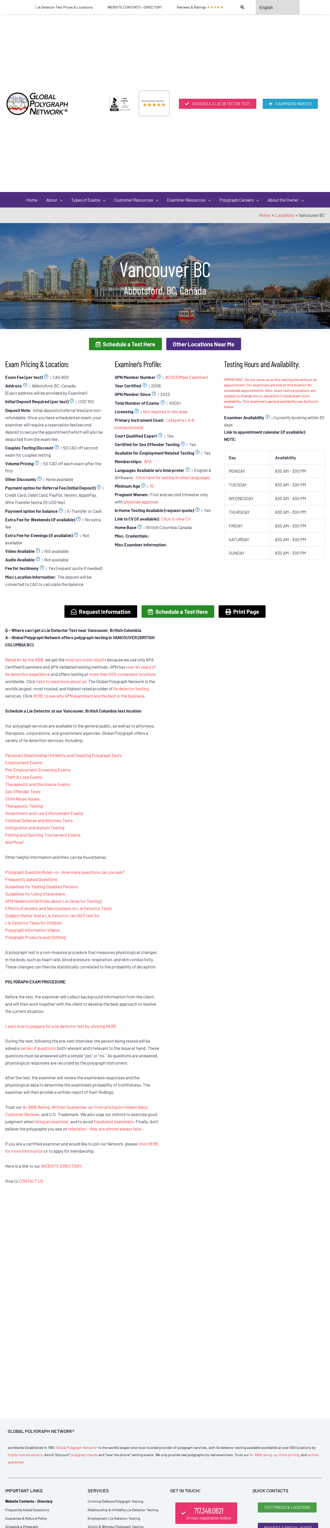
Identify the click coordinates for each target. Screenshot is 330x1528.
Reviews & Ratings (200, 7)
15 (152, 485)
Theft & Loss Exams (23, 777)
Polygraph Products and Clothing (35, 937)
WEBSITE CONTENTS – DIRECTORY (135, 7)
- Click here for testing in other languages (172, 477)
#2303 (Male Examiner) (186, 377)
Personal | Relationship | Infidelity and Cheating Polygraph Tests (63, 755)
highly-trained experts (25, 1455)
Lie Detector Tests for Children (33, 922)
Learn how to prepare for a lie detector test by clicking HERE (60, 1026)
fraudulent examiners (114, 1121)
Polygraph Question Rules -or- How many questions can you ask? (65, 872)
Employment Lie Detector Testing (114, 1518)
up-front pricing (286, 1455)
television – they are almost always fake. (105, 1128)
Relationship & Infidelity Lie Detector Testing (123, 1510)
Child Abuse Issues (22, 798)
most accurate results (85, 659)
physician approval (140, 501)
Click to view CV (176, 518)
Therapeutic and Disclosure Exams (37, 784)
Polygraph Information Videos (32, 930)
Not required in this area (165, 411)
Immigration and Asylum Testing (34, 827)
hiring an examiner (52, 1121)
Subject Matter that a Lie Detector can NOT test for (52, 915)
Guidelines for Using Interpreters (35, 893)
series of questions (37, 1048)
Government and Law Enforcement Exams (44, 813)
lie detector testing (131, 688)
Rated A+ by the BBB (24, 659)
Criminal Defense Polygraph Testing (115, 1501)
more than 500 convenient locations (122, 674)
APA (148, 461)
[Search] (242, 7)
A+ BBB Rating (36, 1107)
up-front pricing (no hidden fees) (117, 1107)
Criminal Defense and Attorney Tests (39, 820)
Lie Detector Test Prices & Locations (64, 7)
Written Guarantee (69, 1107)
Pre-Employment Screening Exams (37, 769)
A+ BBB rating (261, 1455)
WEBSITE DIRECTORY (61, 1165)
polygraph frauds (84, 1455)
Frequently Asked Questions (31, 879)
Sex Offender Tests (22, 791)
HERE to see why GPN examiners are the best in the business (88, 695)
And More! (14, 842)
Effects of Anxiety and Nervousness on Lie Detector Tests (58, 908)
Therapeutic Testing (24, 805)
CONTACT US (31, 1180)
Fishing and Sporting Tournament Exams (42, 834)
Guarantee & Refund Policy (26, 1518)
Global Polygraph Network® (77, 1447)
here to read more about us (61, 681)
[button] (125, 344)
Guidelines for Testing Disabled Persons (41, 886)
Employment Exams (23, 762)
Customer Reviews (22, 1114)
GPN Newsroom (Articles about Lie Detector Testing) (53, 901)
